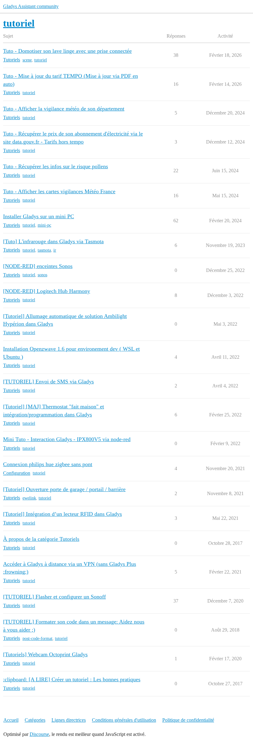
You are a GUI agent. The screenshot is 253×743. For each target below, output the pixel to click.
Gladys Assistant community (31, 6)
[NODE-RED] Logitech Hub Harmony (46, 291)
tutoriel (40, 60)
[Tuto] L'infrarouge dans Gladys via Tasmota (53, 241)
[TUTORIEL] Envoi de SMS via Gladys (48, 381)
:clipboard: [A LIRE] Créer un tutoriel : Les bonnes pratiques (71, 679)
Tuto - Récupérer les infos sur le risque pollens (55, 166)
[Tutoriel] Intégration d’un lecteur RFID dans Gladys (62, 514)
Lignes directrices (69, 720)
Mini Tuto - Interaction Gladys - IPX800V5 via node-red (67, 439)
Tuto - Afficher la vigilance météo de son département (63, 109)
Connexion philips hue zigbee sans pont (47, 464)
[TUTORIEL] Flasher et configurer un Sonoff (54, 597)
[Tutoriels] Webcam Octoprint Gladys (45, 654)
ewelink (29, 498)
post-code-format (37, 638)
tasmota (44, 250)
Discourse (39, 734)
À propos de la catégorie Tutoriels (41, 539)
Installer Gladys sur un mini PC (38, 216)
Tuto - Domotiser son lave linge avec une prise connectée (67, 51)
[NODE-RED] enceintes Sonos (38, 266)
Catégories (35, 720)
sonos (42, 275)
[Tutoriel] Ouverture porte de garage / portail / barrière (64, 489)
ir (54, 250)
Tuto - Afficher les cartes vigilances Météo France (59, 191)
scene (27, 60)
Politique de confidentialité (188, 720)
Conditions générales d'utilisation (124, 720)
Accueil (11, 720)
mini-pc (44, 225)
